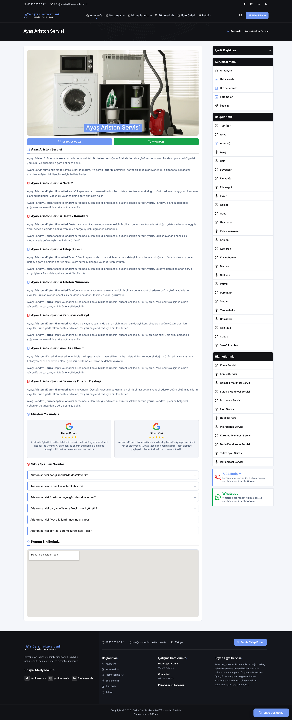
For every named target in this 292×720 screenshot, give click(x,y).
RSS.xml (154, 714)
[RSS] (266, 4)
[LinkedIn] (258, 4)
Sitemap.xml (140, 714)
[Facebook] (244, 4)
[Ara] (241, 15)
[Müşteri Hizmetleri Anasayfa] (41, 15)
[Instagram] (251, 4)
